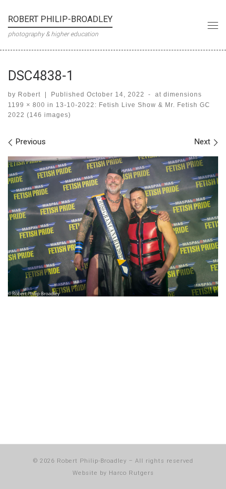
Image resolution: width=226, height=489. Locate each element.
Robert (29, 94)
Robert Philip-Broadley (92, 461)
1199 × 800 (26, 105)
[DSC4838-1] (113, 226)
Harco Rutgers (131, 473)
